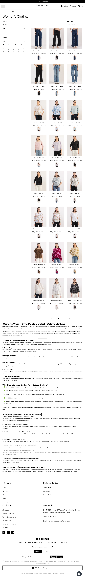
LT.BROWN (75, 200)
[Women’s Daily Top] (38, 110)
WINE (57, 271)
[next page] (69, 318)
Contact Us (47, 488)
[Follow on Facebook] (3, 532)
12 (65, 318)
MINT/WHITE (57, 235)
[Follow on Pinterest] (12, 532)
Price (4, 41)
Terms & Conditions (9, 517)
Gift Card (5, 491)
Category (5, 37)
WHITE (75, 235)
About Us (5, 510)
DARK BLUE (75, 57)
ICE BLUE (57, 93)
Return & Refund (8, 514)
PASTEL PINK (39, 164)
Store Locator (7, 495)
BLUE (39, 57)
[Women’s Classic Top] (56, 252)
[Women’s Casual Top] (38, 288)
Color (4, 33)
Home (4, 11)
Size (4, 28)
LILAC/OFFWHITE (57, 307)
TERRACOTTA (39, 129)
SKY (75, 129)
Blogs (4, 498)
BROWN (39, 271)
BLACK (57, 57)
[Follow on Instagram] (8, 532)
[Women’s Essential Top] (38, 217)
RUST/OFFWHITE (39, 307)
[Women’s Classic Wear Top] (74, 288)
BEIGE (75, 271)
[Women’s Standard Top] (74, 217)
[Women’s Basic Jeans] (38, 38)
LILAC (57, 164)
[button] (74, 23)
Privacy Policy (7, 521)
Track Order (47, 491)
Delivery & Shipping (9, 524)
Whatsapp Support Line (44, 568)
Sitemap (5, 502)
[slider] (3, 49)
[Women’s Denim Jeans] (56, 74)
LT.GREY (57, 200)
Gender (5, 24)
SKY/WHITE (57, 129)
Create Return (48, 495)
